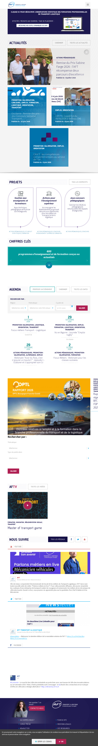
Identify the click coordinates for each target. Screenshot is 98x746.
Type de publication (15, 452)
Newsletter (24, 728)
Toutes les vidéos (38, 487)
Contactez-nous (37, 708)
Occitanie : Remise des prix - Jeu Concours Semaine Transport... (26, 116)
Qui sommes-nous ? (27, 720)
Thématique (32, 303)
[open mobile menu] (87, 4)
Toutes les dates (81, 289)
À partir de (59, 303)
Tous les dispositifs (80, 182)
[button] (72, 306)
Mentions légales (64, 724)
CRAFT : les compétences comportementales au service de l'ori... (49, 157)
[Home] (65, 704)
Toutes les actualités (79, 43)
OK (62, 741)
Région (12, 303)
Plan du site (62, 720)
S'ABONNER (59, 43)
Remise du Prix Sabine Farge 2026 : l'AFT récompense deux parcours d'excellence (70, 68)
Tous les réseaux (58, 539)
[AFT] (17, 7)
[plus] (86, 52)
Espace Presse (25, 724)
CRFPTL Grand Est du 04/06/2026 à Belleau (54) (68, 117)
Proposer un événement (42, 289)
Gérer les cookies (45, 741)
